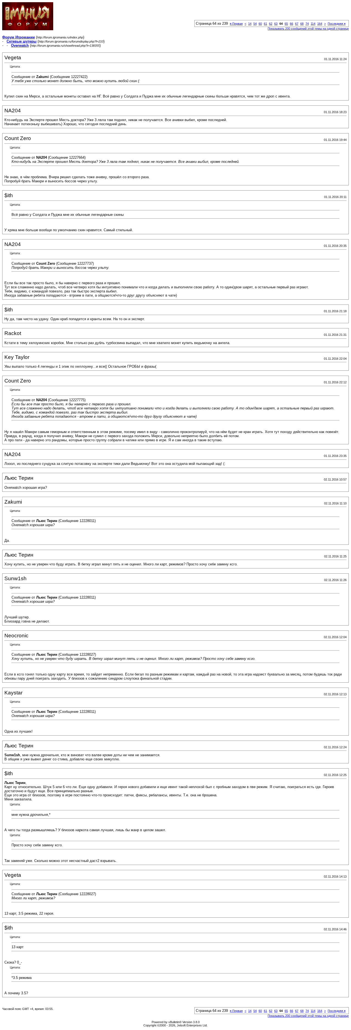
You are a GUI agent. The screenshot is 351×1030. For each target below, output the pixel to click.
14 (249, 23)
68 (302, 23)
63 (276, 23)
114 (313, 23)
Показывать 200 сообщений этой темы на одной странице (308, 28)
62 (270, 23)
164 (319, 23)
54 (255, 23)
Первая (236, 23)
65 (286, 23)
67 (296, 23)
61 (265, 23)
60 (260, 23)
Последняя (337, 23)
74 (307, 23)
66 (291, 23)
